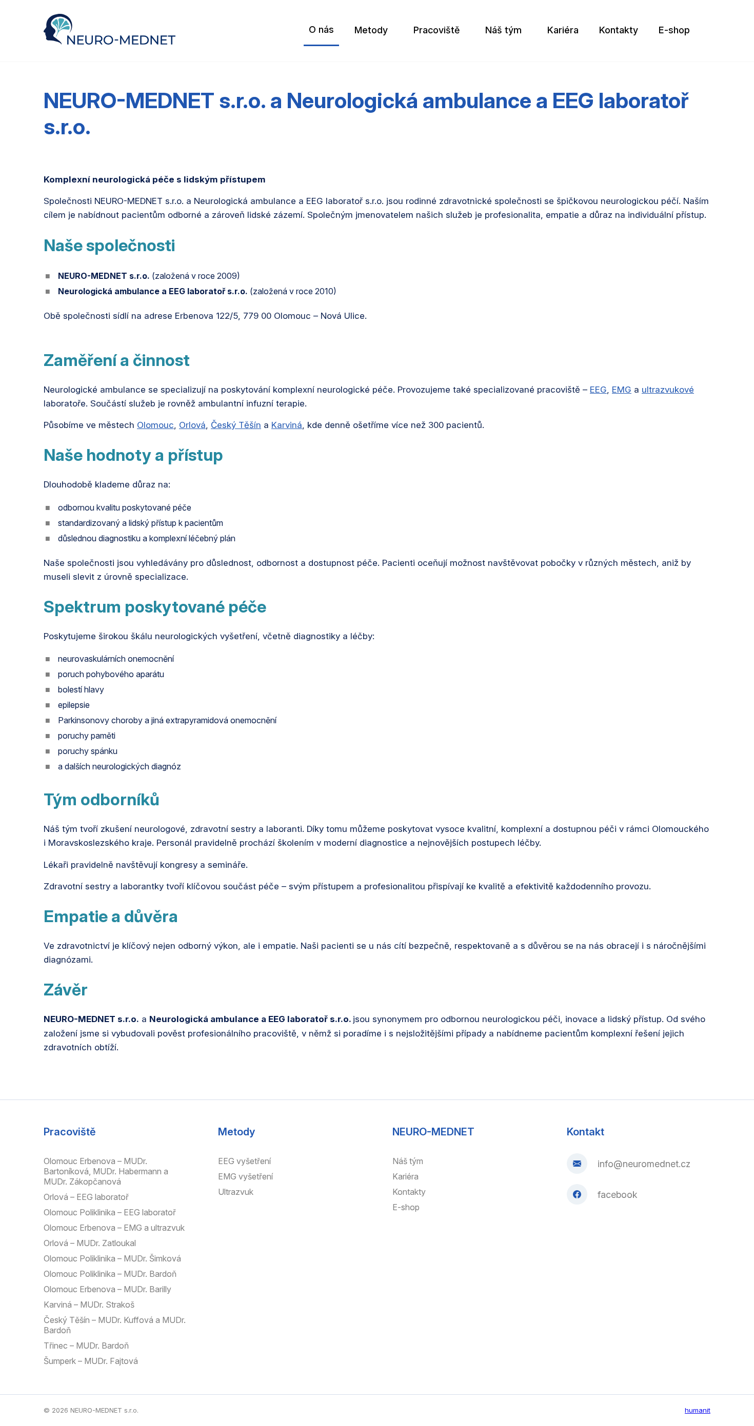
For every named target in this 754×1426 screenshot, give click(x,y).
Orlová (192, 425)
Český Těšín (236, 425)
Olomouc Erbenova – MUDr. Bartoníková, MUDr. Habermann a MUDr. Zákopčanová (106, 1171)
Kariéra (563, 30)
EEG (598, 389)
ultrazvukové (668, 389)
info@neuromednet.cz (644, 1163)
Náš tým (503, 30)
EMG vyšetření (245, 1176)
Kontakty (618, 30)
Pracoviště (436, 30)
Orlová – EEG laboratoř (86, 1197)
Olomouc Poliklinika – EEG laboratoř (110, 1212)
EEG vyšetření (244, 1161)
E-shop (674, 30)
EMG (621, 389)
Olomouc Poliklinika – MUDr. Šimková (112, 1258)
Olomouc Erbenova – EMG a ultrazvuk (114, 1228)
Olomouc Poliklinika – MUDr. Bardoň (110, 1274)
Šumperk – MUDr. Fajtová (91, 1361)
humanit (697, 1410)
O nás (321, 29)
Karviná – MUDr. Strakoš (89, 1304)
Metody (371, 30)
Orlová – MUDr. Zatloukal (90, 1243)
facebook (618, 1194)
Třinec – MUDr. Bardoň (86, 1345)
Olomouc (155, 425)
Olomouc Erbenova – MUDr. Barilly (107, 1289)
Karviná (286, 425)
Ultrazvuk (235, 1192)
